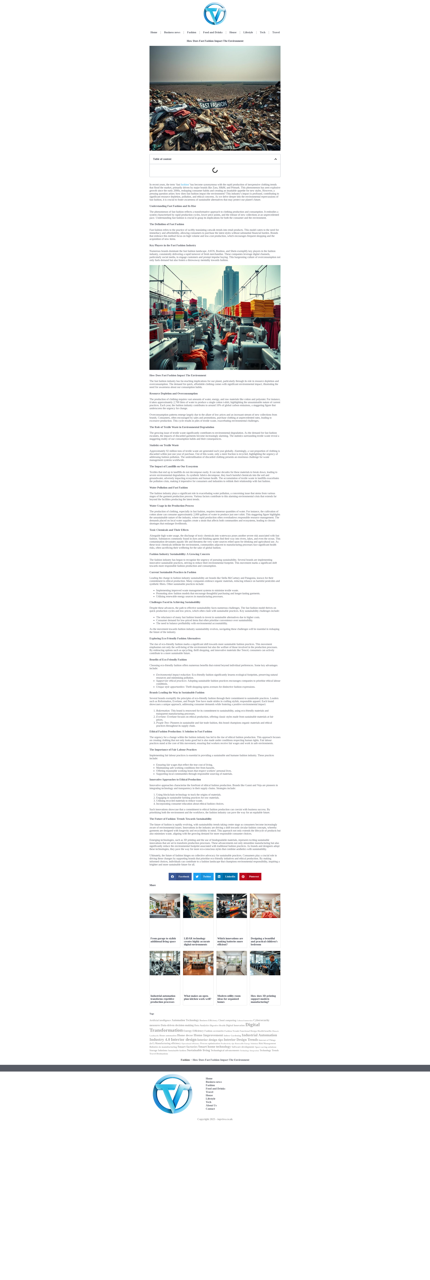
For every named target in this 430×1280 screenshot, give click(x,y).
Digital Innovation (235, 1025)
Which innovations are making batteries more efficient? (230, 941)
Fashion (191, 32)
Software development (243, 1047)
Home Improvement (208, 1035)
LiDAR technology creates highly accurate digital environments (197, 941)
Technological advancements (225, 1050)
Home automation (168, 1035)
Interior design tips (210, 1039)
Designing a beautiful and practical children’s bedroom (264, 941)
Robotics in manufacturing (163, 1047)
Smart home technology (214, 1046)
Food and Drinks (213, 32)
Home (153, 32)
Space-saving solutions (265, 1047)
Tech (262, 32)
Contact (210, 1108)
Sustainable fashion (177, 1050)
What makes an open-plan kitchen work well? (197, 997)
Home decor (185, 1035)
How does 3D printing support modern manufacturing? (263, 998)
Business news (172, 32)
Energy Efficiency (193, 1030)
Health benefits (264, 1031)
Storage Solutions (158, 1050)
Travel (276, 32)
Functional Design (248, 1031)
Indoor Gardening (232, 1035)
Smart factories (188, 1046)
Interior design (184, 1039)
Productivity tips (227, 1043)
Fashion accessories (214, 1031)
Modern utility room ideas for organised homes (229, 998)
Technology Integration (249, 1051)
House (232, 32)
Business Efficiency (209, 1020)
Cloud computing (227, 1020)
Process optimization (210, 1043)
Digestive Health (217, 1025)
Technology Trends (269, 1050)
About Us (211, 1105)
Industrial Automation (259, 1035)
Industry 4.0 (159, 1039)
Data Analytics (201, 1025)
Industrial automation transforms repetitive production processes (162, 998)
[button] (275, 159)
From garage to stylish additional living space (163, 940)
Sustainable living (198, 1050)
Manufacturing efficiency (168, 1043)
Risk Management (267, 1043)
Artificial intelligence (160, 1020)
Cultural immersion (245, 1020)
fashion (185, 184)
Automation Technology (185, 1020)
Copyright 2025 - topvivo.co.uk (215, 1119)
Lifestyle (248, 32)
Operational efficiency (190, 1043)
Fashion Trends (231, 1031)
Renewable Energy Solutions (246, 1043)
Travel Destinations (158, 1054)
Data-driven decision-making (177, 1025)
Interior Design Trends (241, 1039)
